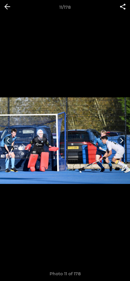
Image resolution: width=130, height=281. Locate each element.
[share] (122, 7)
